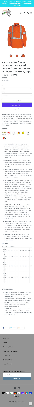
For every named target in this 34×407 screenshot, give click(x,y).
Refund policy (7, 364)
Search (5, 342)
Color (3, 92)
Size (3, 86)
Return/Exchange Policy (10, 351)
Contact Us (6, 355)
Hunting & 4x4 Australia (19, 401)
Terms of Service (8, 359)
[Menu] (31, 13)
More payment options (17, 108)
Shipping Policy (7, 347)
